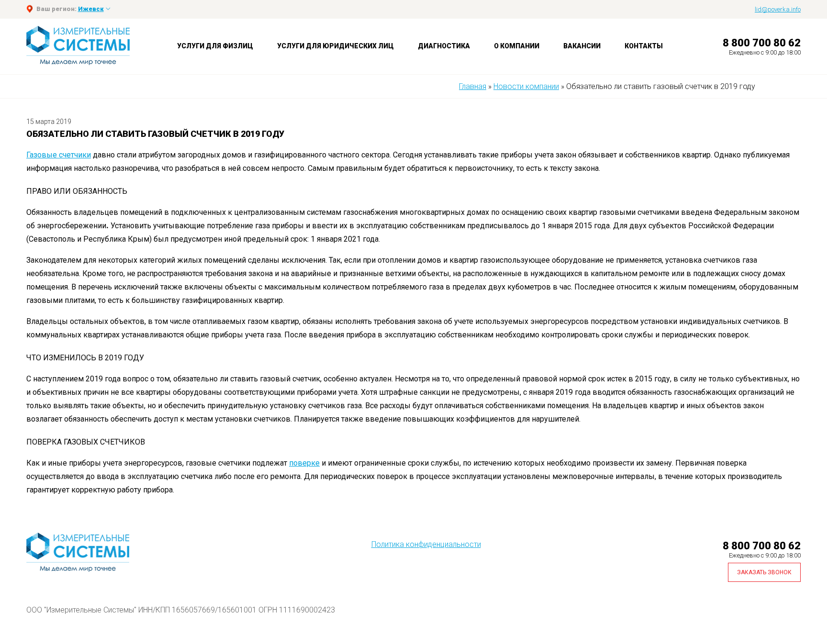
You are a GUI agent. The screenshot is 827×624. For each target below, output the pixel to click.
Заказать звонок (764, 572)
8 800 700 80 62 (762, 43)
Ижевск (91, 8)
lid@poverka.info (778, 9)
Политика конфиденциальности (426, 544)
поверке (304, 463)
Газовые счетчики (58, 154)
